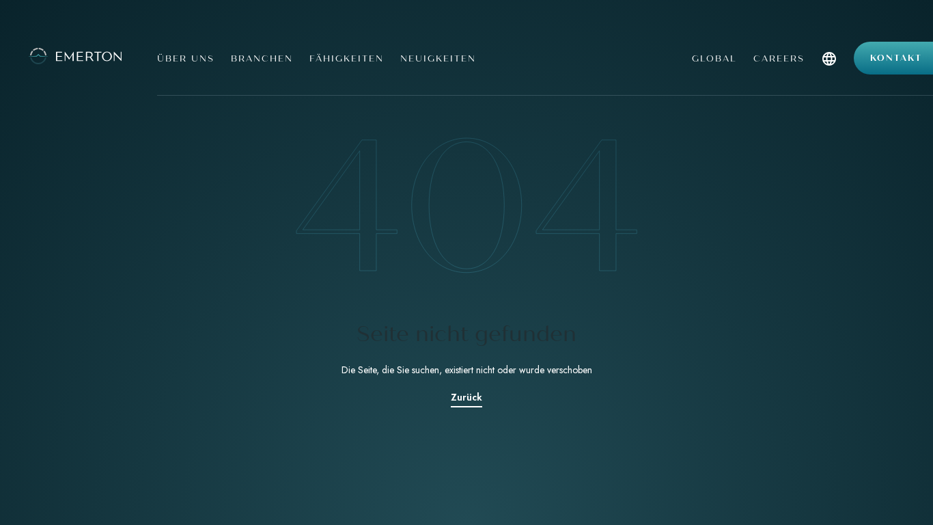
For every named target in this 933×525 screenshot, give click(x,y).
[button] (829, 73)
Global (714, 58)
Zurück (466, 397)
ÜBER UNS (185, 58)
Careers (779, 58)
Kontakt (896, 58)
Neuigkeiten (438, 58)
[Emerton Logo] (73, 55)
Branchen (262, 58)
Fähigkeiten (346, 58)
